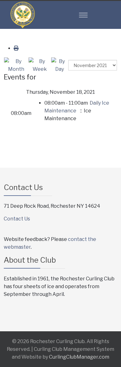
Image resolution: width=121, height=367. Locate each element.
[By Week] (40, 65)
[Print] (16, 48)
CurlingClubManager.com (79, 357)
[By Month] (16, 65)
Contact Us (17, 219)
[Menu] (83, 15)
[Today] (59, 65)
